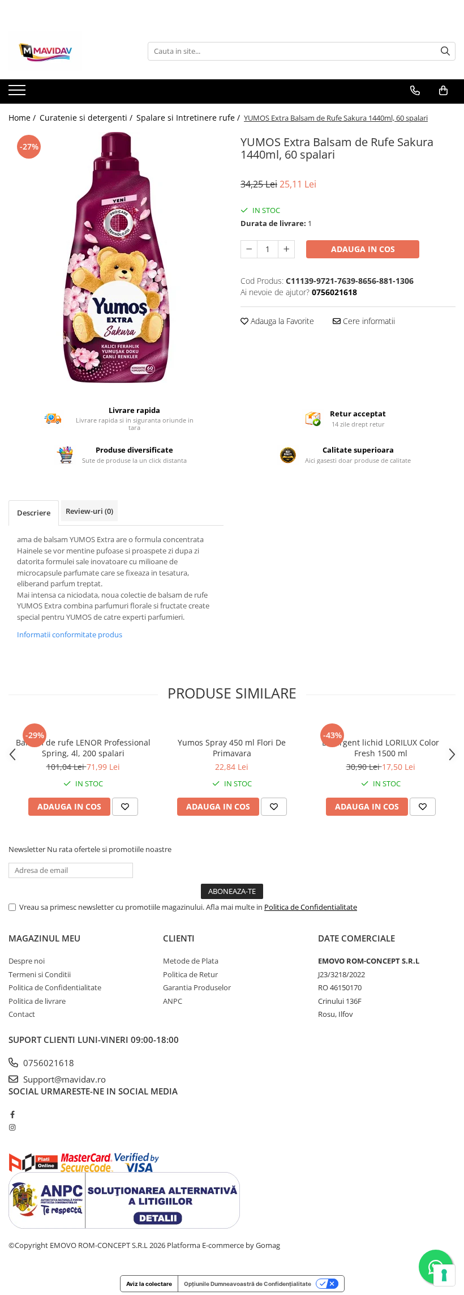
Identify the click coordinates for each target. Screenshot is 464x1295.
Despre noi (26, 961)
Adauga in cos (363, 249)
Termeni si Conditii (39, 974)
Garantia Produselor (197, 987)
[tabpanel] (116, 257)
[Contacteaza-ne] (415, 90)
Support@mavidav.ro (63, 1079)
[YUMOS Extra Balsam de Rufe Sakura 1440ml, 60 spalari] (116, 257)
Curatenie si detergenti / (87, 117)
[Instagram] (12, 1127)
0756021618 (47, 1062)
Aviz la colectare (149, 1283)
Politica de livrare (37, 1001)
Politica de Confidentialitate (310, 907)
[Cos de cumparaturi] (443, 90)
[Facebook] (12, 1114)
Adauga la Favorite (281, 321)
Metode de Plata (190, 961)
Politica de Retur (190, 974)
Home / (23, 117)
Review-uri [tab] (89, 511)
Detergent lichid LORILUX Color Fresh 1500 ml (380, 748)
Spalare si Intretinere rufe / (189, 117)
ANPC (172, 1001)
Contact (21, 1014)
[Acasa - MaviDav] (65, 51)
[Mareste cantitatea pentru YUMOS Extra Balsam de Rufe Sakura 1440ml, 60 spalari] (286, 249)
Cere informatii (368, 321)
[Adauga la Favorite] (125, 807)
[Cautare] (445, 51)
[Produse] (18, 93)
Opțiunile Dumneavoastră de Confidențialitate (247, 1283)
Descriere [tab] (33, 513)
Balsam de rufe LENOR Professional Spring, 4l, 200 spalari (83, 748)
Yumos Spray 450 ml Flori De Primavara (232, 748)
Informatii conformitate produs (69, 634)
